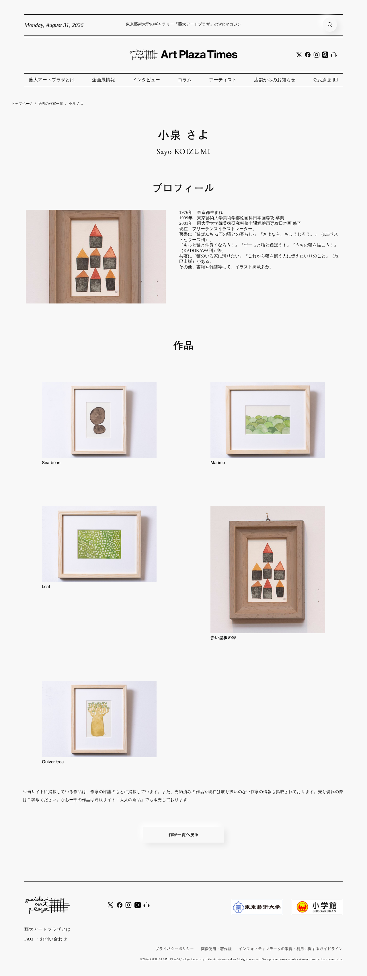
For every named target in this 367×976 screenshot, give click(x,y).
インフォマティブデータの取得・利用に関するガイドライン (291, 949)
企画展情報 (103, 79)
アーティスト (223, 79)
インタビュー (146, 79)
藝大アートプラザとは (52, 79)
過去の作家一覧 (50, 104)
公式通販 (322, 80)
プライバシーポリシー (174, 949)
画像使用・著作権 (216, 949)
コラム (185, 79)
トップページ (22, 104)
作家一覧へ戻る (184, 835)
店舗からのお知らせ (274, 79)
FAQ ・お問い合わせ (45, 939)
